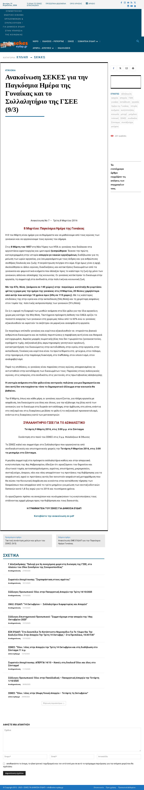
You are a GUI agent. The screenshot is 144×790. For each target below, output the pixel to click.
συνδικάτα (132, 118)
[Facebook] (121, 2)
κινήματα (115, 110)
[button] (137, 41)
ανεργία (114, 97)
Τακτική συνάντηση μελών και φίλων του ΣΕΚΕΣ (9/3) (25, 542)
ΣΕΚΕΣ (39, 57)
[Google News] (135, 6)
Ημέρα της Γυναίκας (120, 106)
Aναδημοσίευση (14, 571)
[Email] (126, 68)
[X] (135, 2)
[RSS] (131, 2)
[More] (133, 68)
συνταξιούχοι (127, 122)
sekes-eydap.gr (14, 654)
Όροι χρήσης (111, 787)
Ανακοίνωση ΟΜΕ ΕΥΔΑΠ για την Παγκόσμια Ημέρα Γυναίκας (79, 542)
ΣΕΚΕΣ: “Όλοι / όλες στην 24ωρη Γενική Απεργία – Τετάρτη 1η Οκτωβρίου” (48, 693)
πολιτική (115, 118)
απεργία (123, 97)
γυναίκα (114, 102)
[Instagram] (124, 2)
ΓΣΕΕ (131, 97)
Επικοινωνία (99, 787)
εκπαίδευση (125, 102)
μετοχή (124, 114)
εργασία (135, 102)
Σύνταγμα (115, 122)
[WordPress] (128, 6)
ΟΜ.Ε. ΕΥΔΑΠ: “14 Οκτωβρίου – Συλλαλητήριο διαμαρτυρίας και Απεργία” (47, 604)
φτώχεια (114, 126)
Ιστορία (134, 106)
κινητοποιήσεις (127, 110)
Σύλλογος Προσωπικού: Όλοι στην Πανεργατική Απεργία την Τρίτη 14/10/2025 (50, 592)
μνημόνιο (133, 114)
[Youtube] (131, 6)
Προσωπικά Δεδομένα (126, 787)
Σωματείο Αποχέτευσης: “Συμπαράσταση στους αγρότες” (39, 579)
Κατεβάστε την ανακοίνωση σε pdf (54, 516)
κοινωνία (115, 114)
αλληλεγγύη (126, 93)
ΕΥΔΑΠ (22, 57)
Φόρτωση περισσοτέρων (52, 703)
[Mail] (128, 2)
